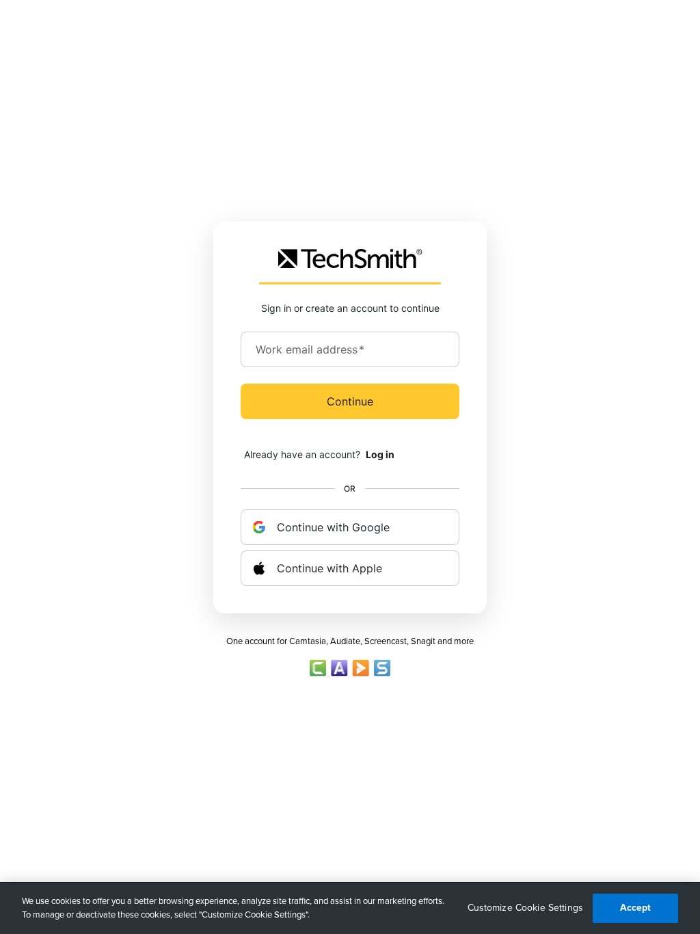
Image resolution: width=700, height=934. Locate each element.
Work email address (310, 349)
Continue (350, 401)
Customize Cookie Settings (526, 907)
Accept (635, 907)
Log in (380, 454)
